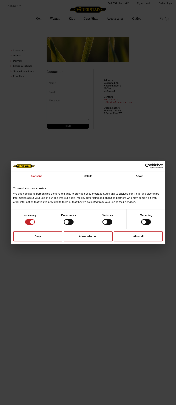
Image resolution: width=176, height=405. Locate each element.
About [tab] (139, 175)
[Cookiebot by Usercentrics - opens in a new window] (148, 166)
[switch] (69, 222)
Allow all (138, 236)
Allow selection (88, 236)
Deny (38, 236)
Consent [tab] (36, 175)
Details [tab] (88, 175)
